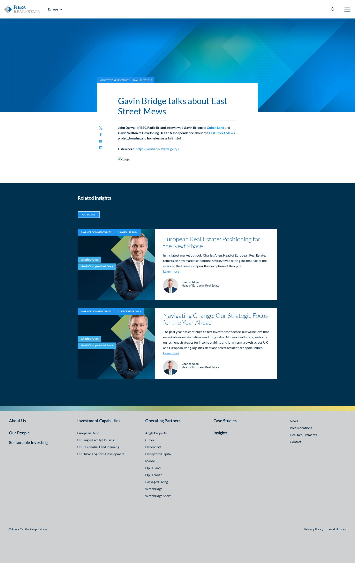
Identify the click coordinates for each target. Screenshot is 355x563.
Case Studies (225, 420)
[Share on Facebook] (100, 134)
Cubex (149, 440)
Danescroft (153, 447)
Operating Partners (163, 420)
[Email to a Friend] (100, 141)
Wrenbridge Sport (158, 496)
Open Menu (347, 9)
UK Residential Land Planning (98, 447)
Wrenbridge (153, 489)
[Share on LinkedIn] (100, 148)
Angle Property (156, 433)
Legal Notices (336, 529)
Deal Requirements (303, 435)
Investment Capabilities (98, 420)
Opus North (153, 475)
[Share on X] (100, 128)
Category (88, 214)
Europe (53, 9)
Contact (295, 442)
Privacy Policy (313, 529)
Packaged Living (156, 482)
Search (333, 9)
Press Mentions (301, 428)
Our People (19, 432)
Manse (150, 461)
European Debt (88, 433)
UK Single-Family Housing (95, 440)
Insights (220, 432)
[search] (332, 9)
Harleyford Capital (158, 454)
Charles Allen (190, 282)
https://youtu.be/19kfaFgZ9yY (157, 149)
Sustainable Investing (28, 442)
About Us (17, 420)
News (294, 421)
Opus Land (153, 468)
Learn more (171, 271)
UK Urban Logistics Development (100, 454)
